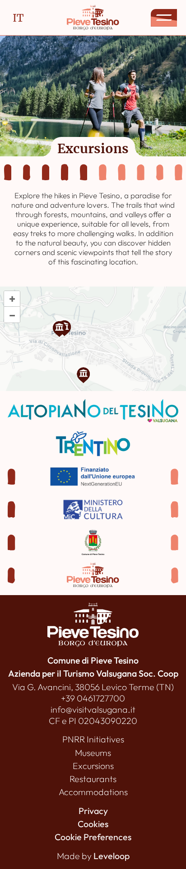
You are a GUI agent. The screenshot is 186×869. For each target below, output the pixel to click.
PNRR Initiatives (93, 739)
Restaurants (93, 778)
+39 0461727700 (93, 698)
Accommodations (93, 791)
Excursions (93, 765)
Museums (93, 752)
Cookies (93, 823)
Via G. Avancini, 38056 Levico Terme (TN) (93, 686)
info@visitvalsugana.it (93, 709)
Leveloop (111, 855)
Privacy (93, 810)
